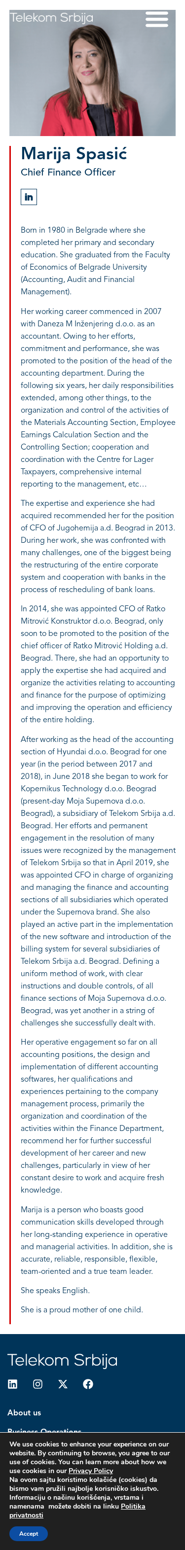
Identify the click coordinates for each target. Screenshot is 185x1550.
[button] (156, 18)
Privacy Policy (91, 1471)
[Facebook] (88, 1384)
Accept (28, 1534)
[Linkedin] (12, 1384)
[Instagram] (38, 1384)
